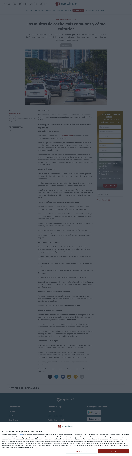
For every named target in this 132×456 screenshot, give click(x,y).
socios (21, 434)
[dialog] (66, 439)
